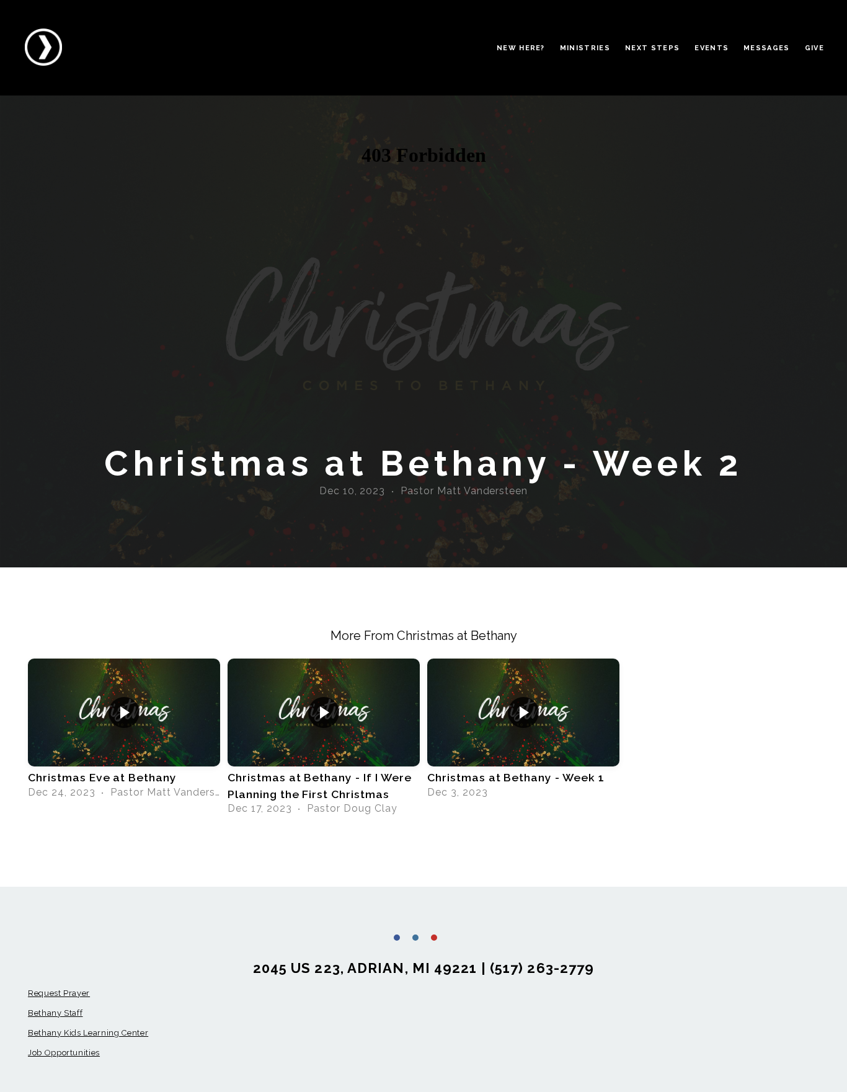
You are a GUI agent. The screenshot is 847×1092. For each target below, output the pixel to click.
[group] (124, 732)
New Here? (521, 48)
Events (711, 48)
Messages (766, 48)
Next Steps (652, 48)
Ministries (585, 48)
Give (814, 48)
